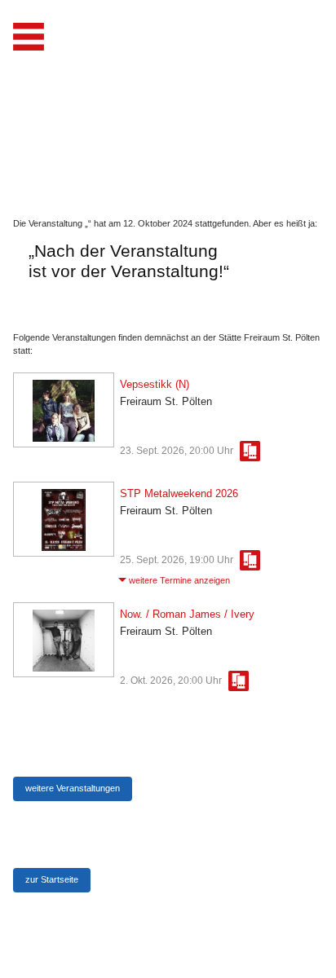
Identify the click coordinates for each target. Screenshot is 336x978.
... (250, 451)
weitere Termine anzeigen (179, 580)
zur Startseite (51, 879)
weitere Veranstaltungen (72, 788)
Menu (28, 37)
